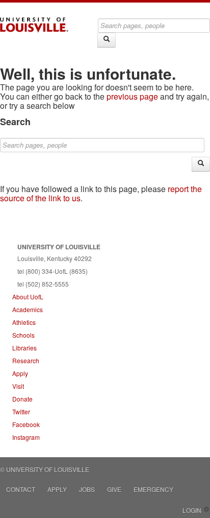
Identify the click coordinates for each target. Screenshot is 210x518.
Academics (27, 309)
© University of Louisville (44, 469)
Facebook (26, 424)
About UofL (27, 296)
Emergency (153, 489)
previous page (132, 96)
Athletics (24, 322)
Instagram (26, 437)
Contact (20, 489)
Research (25, 360)
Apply (20, 373)
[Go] (106, 40)
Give (114, 489)
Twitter (21, 411)
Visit (18, 386)
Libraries (24, 347)
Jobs (87, 489)
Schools (23, 335)
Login (191, 510)
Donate (22, 398)
